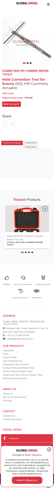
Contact (9, 411)
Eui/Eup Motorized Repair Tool (18, 367)
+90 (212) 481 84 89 (18, 335)
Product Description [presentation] (12, 143)
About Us (9, 389)
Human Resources (12, 419)
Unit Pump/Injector (12, 361)
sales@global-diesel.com (20, 338)
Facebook (13, 438)
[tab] (12, 143)
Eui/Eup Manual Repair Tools (18, 371)
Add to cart (11, 104)
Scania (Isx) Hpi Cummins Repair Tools (23, 374)
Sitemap (7, 400)
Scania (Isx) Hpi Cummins (16, 364)
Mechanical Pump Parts (15, 378)
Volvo (6, 354)
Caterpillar (8, 350)
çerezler (32, 468)
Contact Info (9, 415)
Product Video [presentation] (30, 147)
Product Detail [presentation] (30, 143)
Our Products (13, 346)
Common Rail (10, 357)
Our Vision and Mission (15, 397)
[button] (22, 252)
